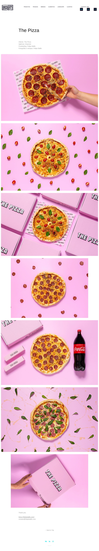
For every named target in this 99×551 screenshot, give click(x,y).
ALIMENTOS (51, 6)
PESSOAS (35, 6)
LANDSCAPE (61, 6)
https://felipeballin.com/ (26, 517)
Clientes (69, 6)
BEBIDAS (43, 6)
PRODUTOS (27, 6)
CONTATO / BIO (85, 6)
